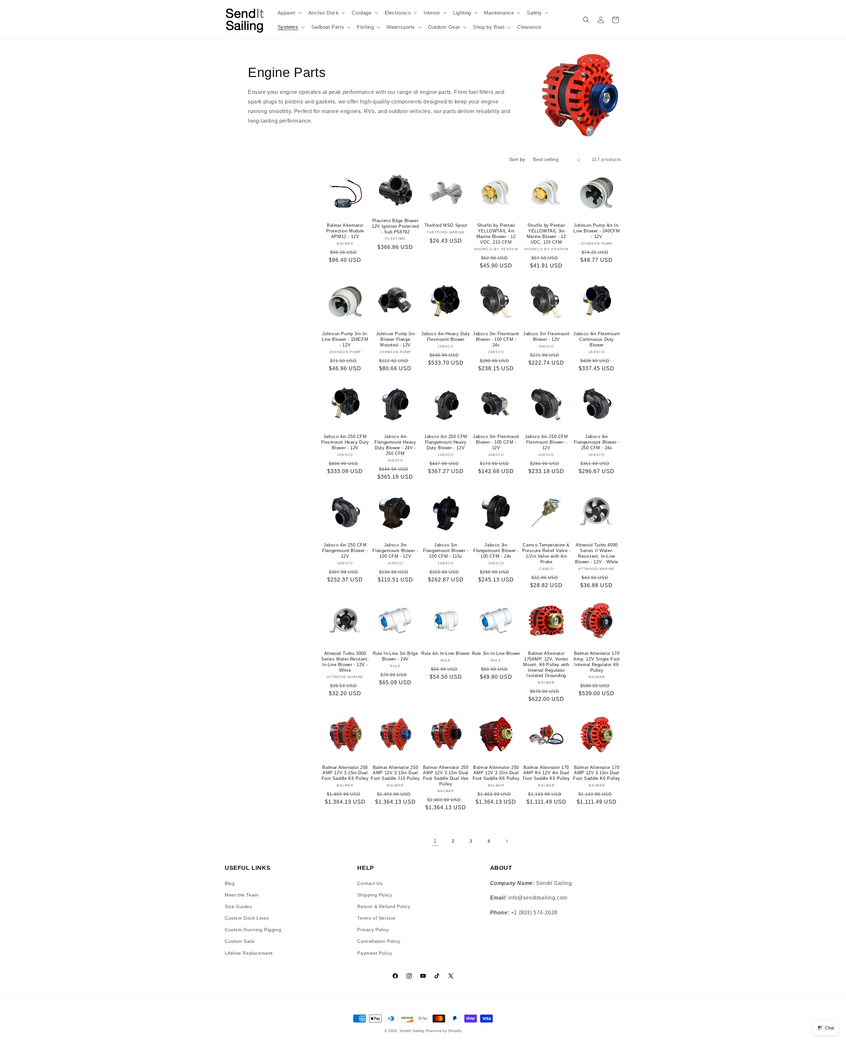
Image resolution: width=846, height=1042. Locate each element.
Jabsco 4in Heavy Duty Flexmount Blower (445, 336)
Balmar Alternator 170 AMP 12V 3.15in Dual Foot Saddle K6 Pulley (596, 773)
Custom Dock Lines (247, 918)
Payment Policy (374, 953)
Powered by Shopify (444, 1031)
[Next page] (506, 841)
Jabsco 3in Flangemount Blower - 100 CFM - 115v (446, 550)
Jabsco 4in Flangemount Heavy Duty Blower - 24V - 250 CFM (395, 445)
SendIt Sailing (412, 1031)
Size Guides (238, 906)
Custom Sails (239, 941)
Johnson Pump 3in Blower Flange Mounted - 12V (395, 339)
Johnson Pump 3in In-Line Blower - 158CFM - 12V (345, 339)
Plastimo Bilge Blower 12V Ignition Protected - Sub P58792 (395, 226)
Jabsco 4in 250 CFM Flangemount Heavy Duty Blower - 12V (445, 442)
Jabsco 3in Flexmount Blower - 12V (546, 336)
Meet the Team (242, 895)
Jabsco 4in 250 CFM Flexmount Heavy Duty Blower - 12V (345, 442)
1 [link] (435, 841)
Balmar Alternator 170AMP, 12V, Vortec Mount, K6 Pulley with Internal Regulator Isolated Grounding (546, 664)
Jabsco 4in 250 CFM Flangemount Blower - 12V (345, 550)
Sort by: (517, 159)
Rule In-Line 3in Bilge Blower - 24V (395, 656)
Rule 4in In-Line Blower (445, 653)
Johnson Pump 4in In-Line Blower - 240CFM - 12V (596, 231)
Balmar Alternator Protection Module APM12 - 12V (345, 231)
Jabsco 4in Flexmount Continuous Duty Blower (596, 339)
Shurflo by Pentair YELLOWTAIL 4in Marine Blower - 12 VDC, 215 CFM (496, 234)
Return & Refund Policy (383, 906)
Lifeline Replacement (249, 953)
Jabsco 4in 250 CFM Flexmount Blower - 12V (546, 442)
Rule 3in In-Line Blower (496, 653)
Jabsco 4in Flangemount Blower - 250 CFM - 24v (596, 442)
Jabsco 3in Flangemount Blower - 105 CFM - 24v (496, 550)
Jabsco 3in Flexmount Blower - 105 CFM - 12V (496, 442)
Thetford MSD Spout (445, 225)
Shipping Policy (374, 895)
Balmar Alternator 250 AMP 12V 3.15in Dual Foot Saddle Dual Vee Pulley (446, 776)
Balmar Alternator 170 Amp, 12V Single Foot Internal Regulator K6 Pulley (596, 662)
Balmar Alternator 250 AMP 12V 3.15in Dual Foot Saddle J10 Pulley (395, 773)
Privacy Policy (373, 929)
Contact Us (369, 883)
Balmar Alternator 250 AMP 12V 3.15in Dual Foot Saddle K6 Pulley (345, 773)
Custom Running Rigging (253, 929)
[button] (289, 13)
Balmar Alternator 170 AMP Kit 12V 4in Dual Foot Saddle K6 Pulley (546, 773)
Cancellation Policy (378, 941)
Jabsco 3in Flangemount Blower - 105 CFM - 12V (395, 550)
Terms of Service (376, 918)
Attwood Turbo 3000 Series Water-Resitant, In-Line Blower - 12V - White (345, 662)
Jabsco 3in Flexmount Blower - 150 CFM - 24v (496, 339)
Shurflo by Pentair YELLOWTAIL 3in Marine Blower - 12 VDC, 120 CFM (546, 234)
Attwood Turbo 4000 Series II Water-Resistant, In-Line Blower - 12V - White (596, 553)
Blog (230, 883)
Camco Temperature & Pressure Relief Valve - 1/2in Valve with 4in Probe (546, 553)
